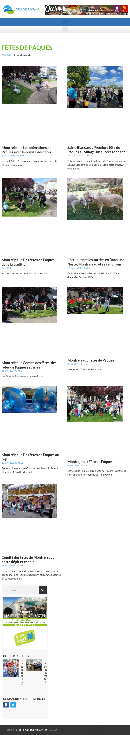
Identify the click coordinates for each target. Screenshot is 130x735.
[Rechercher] (43, 590)
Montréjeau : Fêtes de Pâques (90, 360)
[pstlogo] (25, 647)
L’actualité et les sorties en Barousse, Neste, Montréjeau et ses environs (96, 261)
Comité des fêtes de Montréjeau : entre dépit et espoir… (28, 559)
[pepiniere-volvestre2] (25, 625)
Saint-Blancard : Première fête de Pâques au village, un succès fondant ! (97, 149)
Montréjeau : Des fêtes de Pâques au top (30, 456)
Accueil (6, 55)
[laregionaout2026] (86, 14)
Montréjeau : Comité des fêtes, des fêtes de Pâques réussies (29, 364)
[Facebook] (6, 704)
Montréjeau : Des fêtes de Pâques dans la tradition (28, 262)
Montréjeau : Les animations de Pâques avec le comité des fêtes (26, 149)
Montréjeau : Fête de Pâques (90, 461)
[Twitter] (13, 704)
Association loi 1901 (36, 730)
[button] (65, 21)
